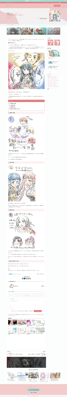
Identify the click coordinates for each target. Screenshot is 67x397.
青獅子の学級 (13, 103)
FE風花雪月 (9, 16)
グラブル (53, 80)
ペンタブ (54, 82)
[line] (44, 18)
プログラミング (50, 82)
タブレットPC (57, 80)
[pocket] (45, 18)
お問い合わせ (57, 5)
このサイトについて (46, 2)
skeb (56, 76)
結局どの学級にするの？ (15, 108)
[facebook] (40, 18)
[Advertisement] (26, 342)
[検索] (59, 72)
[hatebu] (43, 18)
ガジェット (49, 80)
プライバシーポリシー (54, 2)
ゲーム (8, 13)
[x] (42, 18)
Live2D (53, 76)
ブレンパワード (54, 81)
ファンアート (49, 81)
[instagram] (59, 2)
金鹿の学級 (13, 105)
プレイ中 (11, 13)
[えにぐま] (10, 5)
